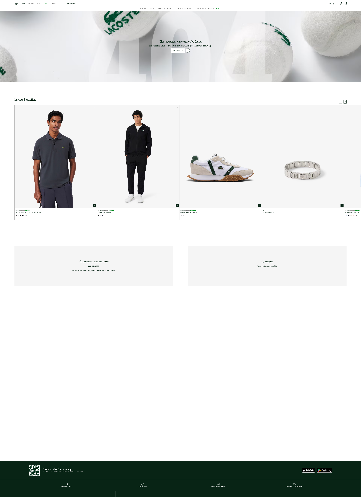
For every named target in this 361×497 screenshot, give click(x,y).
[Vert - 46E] (350, 215)
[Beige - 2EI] (352, 215)
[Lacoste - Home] (16, 4)
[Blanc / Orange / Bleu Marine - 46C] (101, 215)
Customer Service (66, 486)
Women (31, 4)
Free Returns (143, 486)
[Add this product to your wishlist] (94, 107)
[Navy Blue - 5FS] (103, 215)
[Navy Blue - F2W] (348, 215)
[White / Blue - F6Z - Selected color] (346, 215)
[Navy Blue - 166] (24, 215)
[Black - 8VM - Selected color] (99, 215)
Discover (53, 4)
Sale (45, 4)
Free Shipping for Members (294, 486)
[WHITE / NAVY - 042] (183, 215)
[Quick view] (94, 205)
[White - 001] (18, 215)
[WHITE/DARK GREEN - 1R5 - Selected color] (181, 215)
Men (23, 4)
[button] (330, 3)
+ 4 (356, 215)
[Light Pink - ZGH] (354, 215)
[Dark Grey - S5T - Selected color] (16, 215)
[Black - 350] (20, 215)
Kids (38, 4)
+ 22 (26, 215)
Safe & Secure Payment (218, 486)
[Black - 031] (22, 215)
